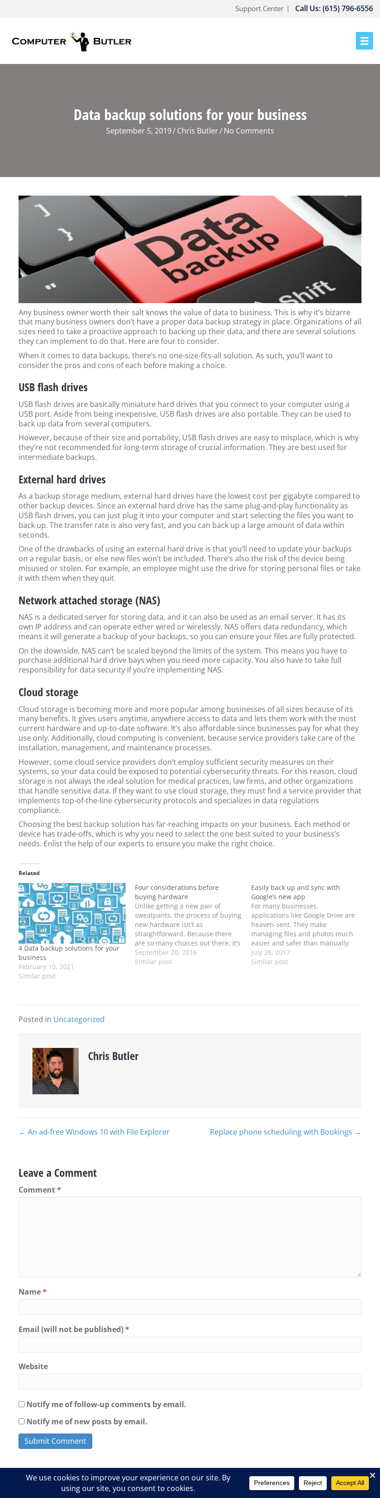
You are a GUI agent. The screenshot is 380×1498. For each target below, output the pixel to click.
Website (33, 1366)
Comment (40, 1190)
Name (33, 1292)
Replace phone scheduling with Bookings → (285, 1132)
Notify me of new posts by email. (86, 1422)
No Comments (249, 131)
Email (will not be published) (74, 1329)
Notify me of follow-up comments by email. (106, 1404)
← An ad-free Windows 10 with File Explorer (94, 1132)
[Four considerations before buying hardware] (193, 924)
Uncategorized (79, 1019)
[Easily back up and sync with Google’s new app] (309, 924)
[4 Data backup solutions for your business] (72, 913)
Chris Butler (197, 131)
